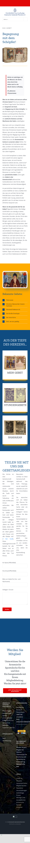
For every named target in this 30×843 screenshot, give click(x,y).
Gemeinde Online (21, 783)
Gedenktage (20, 793)
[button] (15, 300)
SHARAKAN (15, 437)
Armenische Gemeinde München (17, 822)
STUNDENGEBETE (15, 405)
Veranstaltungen (21, 790)
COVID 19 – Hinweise (19, 780)
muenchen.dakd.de (8, 728)
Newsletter (19, 788)
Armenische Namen (20, 804)
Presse (18, 795)
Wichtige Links (20, 798)
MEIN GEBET (15, 372)
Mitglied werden (21, 786)
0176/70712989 (7, 718)
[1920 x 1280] (15, 389)
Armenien (19, 807)
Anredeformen (21, 800)
